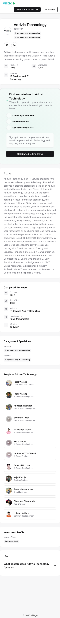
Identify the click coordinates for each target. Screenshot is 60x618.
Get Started (50, 9)
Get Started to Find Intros (30, 154)
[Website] (7, 45)
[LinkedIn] (14, 45)
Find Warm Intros (25, 9)
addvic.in (14, 327)
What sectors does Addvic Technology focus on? (26, 565)
